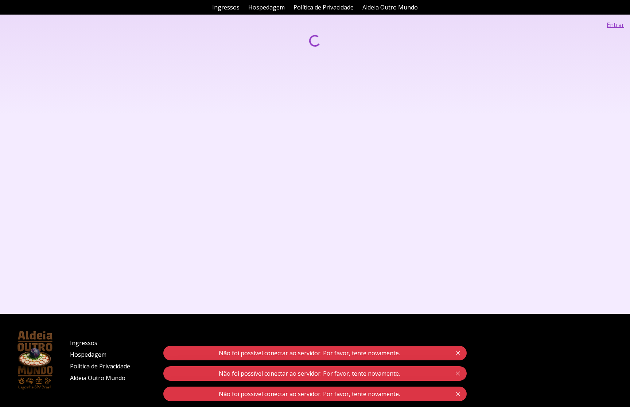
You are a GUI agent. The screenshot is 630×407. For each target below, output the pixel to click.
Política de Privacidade (323, 7)
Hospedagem (266, 7)
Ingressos (226, 7)
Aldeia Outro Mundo (390, 7)
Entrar (615, 25)
